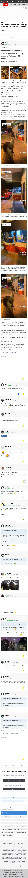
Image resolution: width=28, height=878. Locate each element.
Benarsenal (8, 467)
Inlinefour (8, 446)
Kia (15, 855)
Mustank (7, 413)
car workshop (19, 858)
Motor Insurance (9, 845)
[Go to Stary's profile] (2, 384)
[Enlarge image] (14, 72)
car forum (19, 847)
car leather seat (18, 850)
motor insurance (9, 851)
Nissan (10, 855)
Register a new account (14, 780)
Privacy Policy (7, 870)
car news (9, 854)
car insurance (15, 861)
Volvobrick (8, 715)
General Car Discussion (7, 817)
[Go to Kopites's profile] (2, 487)
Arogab (7, 661)
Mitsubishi (7, 857)
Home (5, 843)
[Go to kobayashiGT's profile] (2, 504)
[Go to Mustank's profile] (2, 414)
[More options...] (25, 43)
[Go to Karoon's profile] (2, 677)
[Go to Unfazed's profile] (2, 525)
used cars (14, 853)
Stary (6, 384)
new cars (19, 853)
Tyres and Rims (20, 823)
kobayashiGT (9, 504)
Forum (5, 4)
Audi (13, 855)
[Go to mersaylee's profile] (2, 400)
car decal (12, 850)
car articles (23, 853)
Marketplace (19, 845)
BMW (11, 857)
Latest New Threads (7, 835)
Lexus (3, 857)
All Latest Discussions (20, 832)
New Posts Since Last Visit (20, 829)
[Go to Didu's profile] (2, 619)
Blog (10, 4)
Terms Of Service (17, 870)
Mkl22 (7, 554)
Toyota (4, 855)
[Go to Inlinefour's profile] (2, 447)
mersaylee (8, 399)
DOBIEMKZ (8, 573)
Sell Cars (17, 4)
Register (20, 1)
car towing (24, 850)
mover (19, 861)
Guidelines (4, 874)
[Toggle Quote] (3, 530)
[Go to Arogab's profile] (2, 662)
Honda (7, 855)
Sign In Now (14, 789)
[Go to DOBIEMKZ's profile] (2, 574)
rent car (21, 849)
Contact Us (22, 874)
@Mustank (4, 435)
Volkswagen (22, 855)
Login (25, 1)
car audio (7, 858)
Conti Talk (20, 820)
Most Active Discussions (7, 829)
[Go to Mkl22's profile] (2, 555)
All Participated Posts (7, 832)
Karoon (7, 676)
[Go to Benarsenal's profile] (2, 468)
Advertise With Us (13, 874)
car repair (8, 850)
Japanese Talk (7, 820)
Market (24, 4)
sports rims (17, 849)
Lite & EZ (11, 31)
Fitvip (3, 30)
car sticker (9, 861)
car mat (3, 851)
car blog (24, 858)
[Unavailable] (14, 141)
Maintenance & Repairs (7, 823)
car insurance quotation (15, 859)
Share (14, 797)
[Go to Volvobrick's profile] (2, 716)
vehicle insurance (5, 859)
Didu (6, 619)
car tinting (12, 849)
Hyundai (18, 855)
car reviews (4, 854)
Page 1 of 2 (14, 37)
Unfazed (7, 525)
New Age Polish (20, 826)
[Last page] (26, 37)
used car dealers (12, 858)
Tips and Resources (20, 817)
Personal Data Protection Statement (13, 872)
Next (23, 37)
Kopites (7, 487)
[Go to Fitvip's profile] (2, 43)
